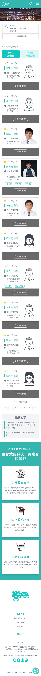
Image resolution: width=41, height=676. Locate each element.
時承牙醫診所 (12, 276)
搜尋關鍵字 (22, 36)
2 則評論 (14, 266)
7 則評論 (14, 335)
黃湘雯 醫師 (12, 238)
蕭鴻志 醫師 (12, 133)
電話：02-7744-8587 (11, 647)
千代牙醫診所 (12, 138)
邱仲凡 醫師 (12, 340)
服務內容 (20, 614)
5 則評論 (14, 371)
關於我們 (20, 634)
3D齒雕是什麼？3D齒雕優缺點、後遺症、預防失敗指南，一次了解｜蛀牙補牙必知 (20, 425)
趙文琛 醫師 (12, 68)
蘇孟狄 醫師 (12, 271)
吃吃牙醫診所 (12, 312)
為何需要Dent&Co (20, 618)
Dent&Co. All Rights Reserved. (23, 672)
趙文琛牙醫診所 (13, 73)
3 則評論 (14, 63)
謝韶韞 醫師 (12, 166)
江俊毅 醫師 (12, 101)
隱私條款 (20, 626)
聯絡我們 (20, 642)
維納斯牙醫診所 (13, 380)
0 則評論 (14, 96)
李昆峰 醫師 (12, 307)
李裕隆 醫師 (12, 205)
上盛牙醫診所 (12, 106)
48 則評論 (15, 302)
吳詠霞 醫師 (12, 376)
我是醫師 (20, 622)
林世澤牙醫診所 (13, 243)
